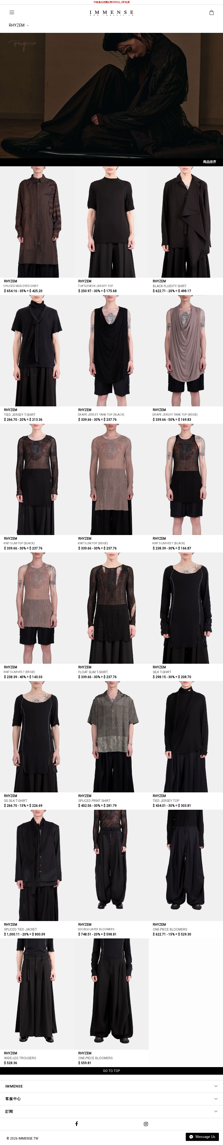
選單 (12, 12)
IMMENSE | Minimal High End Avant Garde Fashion (111, 13)
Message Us (204, 1137)
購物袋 (211, 12)
